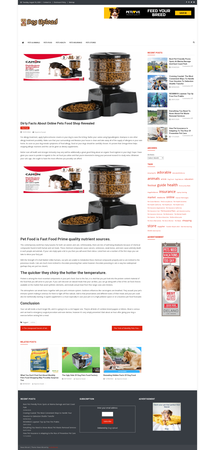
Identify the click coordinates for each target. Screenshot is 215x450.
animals (154, 178)
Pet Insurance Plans (168, 211)
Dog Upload (113, 428)
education (189, 179)
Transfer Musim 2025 (173, 226)
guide (161, 185)
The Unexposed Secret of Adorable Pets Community (37, 328)
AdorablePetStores (178, 173)
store (152, 225)
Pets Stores (91, 42)
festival (152, 185)
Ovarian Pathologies (182, 198)
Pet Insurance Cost (154, 211)
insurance (167, 191)
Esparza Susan (40, 132)
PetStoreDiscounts (176, 217)
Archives (151, 154)
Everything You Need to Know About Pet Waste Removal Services (179, 113)
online (32, 322)
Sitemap (72, 2)
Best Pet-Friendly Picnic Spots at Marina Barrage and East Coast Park (180, 61)
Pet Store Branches (162, 217)
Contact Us (47, 2)
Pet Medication (168, 214)
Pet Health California (154, 205)
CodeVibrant (53, 447)
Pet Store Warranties (154, 221)
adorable (164, 172)
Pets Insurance (75, 42)
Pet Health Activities (179, 201)
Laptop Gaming (182, 192)
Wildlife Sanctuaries (154, 231)
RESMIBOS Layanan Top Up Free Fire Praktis (181, 95)
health (172, 184)
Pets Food (48, 42)
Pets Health (61, 42)
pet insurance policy (183, 211)
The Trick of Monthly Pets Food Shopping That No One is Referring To (128, 328)
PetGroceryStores (166, 201)
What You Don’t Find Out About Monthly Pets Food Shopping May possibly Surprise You (39, 377)
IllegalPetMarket (153, 192)
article (163, 179)
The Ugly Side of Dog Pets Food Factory (80, 375)
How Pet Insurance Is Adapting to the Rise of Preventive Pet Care (180, 130)
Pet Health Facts (178, 205)
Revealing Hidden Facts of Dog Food (119, 375)
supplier (161, 226)
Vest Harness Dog (186, 226)
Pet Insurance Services (155, 214)
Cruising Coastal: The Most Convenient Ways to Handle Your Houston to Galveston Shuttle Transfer (181, 80)
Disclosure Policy (60, 2)
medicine (161, 197)
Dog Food (171, 179)
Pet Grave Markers (154, 201)
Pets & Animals (34, 42)
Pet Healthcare (167, 205)
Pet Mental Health (180, 214)
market (152, 197)
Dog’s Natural (179, 179)
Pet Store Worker (168, 221)
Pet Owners (151, 217)
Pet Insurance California (174, 208)
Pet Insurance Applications (156, 208)
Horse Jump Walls (184, 186)
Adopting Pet (152, 173)
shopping (187, 220)
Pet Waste (178, 221)
